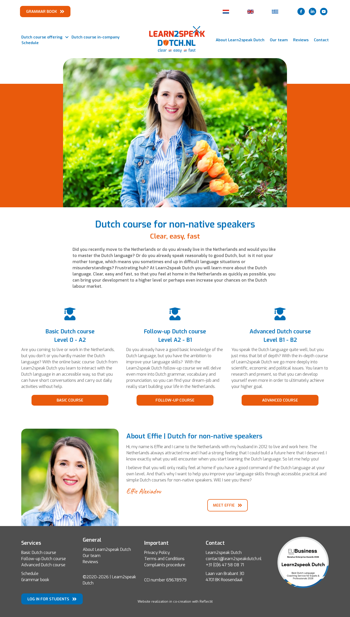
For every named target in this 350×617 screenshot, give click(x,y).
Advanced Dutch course (43, 565)
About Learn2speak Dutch (240, 40)
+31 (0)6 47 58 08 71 (225, 565)
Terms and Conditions (164, 558)
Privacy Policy (157, 552)
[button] (67, 37)
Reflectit (206, 601)
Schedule (30, 42)
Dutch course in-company (95, 37)
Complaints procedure (164, 565)
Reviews (300, 40)
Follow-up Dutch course (43, 558)
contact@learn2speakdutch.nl (234, 558)
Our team (279, 40)
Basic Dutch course (38, 552)
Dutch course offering (42, 37)
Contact (321, 40)
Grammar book (35, 579)
